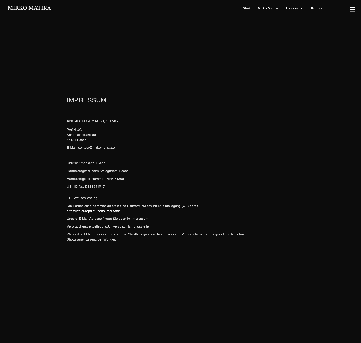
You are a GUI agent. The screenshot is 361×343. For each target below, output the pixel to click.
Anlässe (291, 8)
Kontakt (317, 8)
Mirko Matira (268, 8)
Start (246, 8)
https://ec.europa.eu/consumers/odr (93, 211)
